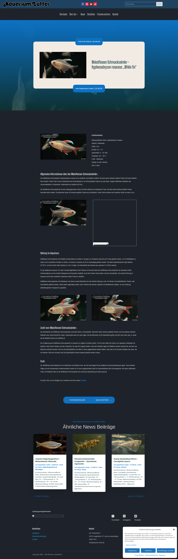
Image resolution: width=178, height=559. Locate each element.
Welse (84, 470)
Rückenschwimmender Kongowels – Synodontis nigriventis (85, 461)
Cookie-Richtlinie (139, 555)
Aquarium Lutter (86, 88)
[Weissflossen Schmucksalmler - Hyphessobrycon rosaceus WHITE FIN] (63, 159)
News (83, 14)
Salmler (96, 41)
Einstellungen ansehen (166, 551)
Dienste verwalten (131, 545)
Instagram (127, 520)
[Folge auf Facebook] (82, 4)
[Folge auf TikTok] (95, 4)
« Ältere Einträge (41, 496)
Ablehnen (148, 551)
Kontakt (115, 14)
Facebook (115, 520)
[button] (174, 530)
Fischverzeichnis (103, 14)
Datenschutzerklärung (151, 555)
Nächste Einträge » (136, 496)
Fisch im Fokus (84, 41)
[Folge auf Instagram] (87, 4)
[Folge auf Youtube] (91, 4)
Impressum (162, 555)
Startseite (63, 14)
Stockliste (91, 14)
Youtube (137, 520)
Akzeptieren (132, 551)
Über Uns (73, 14)
